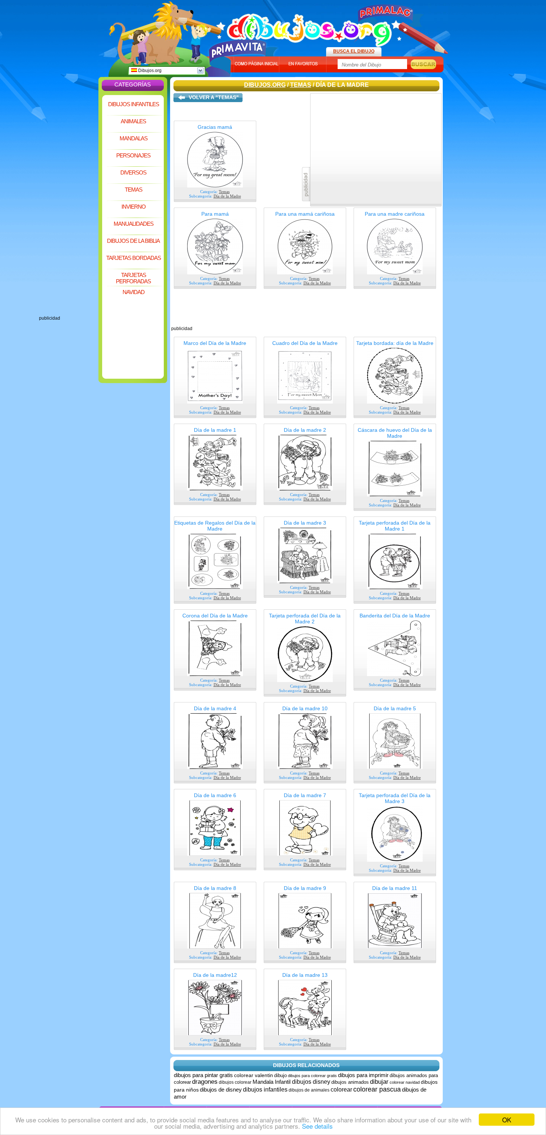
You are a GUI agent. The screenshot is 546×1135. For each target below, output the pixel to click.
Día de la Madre (227, 196)
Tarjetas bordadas (133, 258)
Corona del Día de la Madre (215, 616)
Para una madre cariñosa (395, 214)
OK (506, 1119)
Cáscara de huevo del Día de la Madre (395, 433)
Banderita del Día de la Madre (395, 616)
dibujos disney (311, 1082)
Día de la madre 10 (305, 708)
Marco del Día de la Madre (214, 343)
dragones (205, 1081)
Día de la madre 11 (394, 888)
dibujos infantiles (265, 1089)
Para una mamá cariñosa (305, 214)
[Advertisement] (68, 204)
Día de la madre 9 (305, 888)
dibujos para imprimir (363, 1075)
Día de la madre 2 (305, 430)
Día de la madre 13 (305, 975)
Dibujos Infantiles (133, 104)
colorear (341, 1089)
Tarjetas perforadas (133, 278)
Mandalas (133, 138)
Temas (133, 189)
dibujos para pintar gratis (203, 1075)
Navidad (133, 292)
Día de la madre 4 (215, 708)
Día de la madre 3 (305, 523)
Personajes (133, 155)
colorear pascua (377, 1089)
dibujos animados (350, 1082)
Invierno (133, 206)
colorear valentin (253, 1075)
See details (317, 1126)
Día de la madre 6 (215, 795)
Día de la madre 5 (395, 708)
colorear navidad (405, 1082)
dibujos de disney (221, 1089)
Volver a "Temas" (214, 97)
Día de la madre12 (215, 975)
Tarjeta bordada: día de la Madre (394, 343)
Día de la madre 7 (305, 795)
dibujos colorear (235, 1082)
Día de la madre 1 (215, 430)
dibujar (379, 1081)
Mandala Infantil (272, 1082)
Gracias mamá (215, 127)
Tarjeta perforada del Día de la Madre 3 (394, 798)
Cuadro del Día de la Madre (305, 343)
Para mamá (215, 214)
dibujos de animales (309, 1090)
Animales (133, 121)
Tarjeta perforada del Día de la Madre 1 (394, 526)
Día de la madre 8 (215, 888)
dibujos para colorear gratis (312, 1075)
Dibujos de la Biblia (133, 241)
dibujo (280, 1075)
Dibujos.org (149, 70)
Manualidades (133, 224)
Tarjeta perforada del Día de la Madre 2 (305, 618)
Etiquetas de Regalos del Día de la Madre (215, 526)
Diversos (133, 172)
